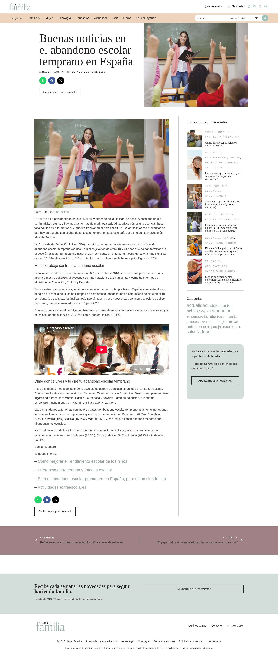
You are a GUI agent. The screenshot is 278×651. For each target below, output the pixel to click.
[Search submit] (265, 18)
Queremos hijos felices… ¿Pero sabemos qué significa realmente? (223, 176)
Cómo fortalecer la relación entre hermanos (221, 144)
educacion (223, 132)
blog (202, 311)
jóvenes (87, 218)
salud (191, 331)
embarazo (195, 316)
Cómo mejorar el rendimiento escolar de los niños (82, 461)
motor (212, 322)
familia (210, 137)
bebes (192, 311)
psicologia (213, 167)
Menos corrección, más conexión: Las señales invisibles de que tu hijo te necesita (224, 279)
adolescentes (216, 157)
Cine (207, 312)
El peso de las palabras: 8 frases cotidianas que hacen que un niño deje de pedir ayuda (223, 251)
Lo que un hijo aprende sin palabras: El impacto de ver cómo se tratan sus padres (221, 227)
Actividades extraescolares (62, 487)
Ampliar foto (61, 212)
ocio (206, 326)
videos (203, 331)
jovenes (193, 322)
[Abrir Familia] (39, 18)
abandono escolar (60, 273)
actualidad (197, 305)
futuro (41, 218)
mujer (222, 322)
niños (209, 132)
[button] (42, 80)
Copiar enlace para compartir (59, 92)
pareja (210, 214)
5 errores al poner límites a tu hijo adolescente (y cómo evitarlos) (222, 204)
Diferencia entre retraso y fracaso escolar (75, 470)
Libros (203, 322)
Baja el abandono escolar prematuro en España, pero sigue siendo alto (102, 478)
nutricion (194, 326)
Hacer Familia (229, 137)
